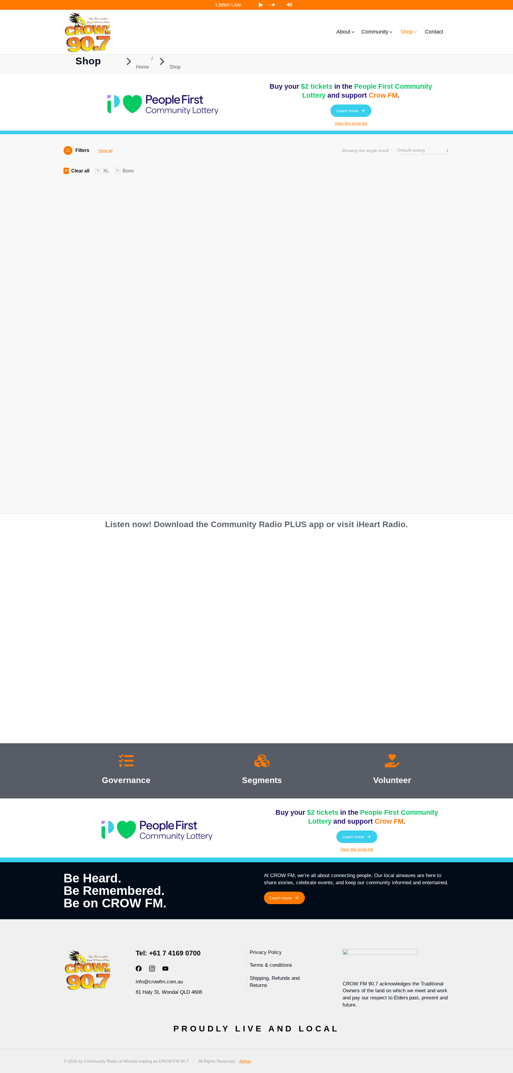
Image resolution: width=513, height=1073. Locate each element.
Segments (262, 780)
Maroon (84, 486)
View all (105, 150)
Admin (245, 1061)
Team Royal (92, 504)
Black (80, 468)
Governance (126, 780)
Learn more (347, 110)
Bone (80, 477)
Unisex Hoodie (80, 378)
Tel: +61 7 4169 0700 (168, 953)
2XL (73, 447)
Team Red (89, 495)
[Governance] (126, 762)
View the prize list (351, 123)
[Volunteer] (392, 762)
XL (72, 437)
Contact (434, 32)
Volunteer (392, 780)
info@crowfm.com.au (159, 982)
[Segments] (261, 762)
